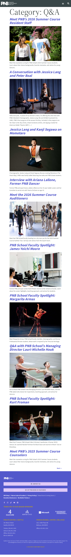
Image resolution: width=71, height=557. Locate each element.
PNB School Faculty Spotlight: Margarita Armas (32, 297)
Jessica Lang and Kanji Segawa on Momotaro (35, 131)
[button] (63, 3)
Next (59, 468)
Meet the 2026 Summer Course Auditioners (33, 196)
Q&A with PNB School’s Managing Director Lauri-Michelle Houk (35, 347)
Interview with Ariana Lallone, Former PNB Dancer (33, 181)
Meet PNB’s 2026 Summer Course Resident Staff (35, 21)
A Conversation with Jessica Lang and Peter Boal (35, 74)
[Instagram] (7, 502)
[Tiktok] (11, 502)
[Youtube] (14, 502)
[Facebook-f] (4, 502)
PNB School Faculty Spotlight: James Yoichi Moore (32, 247)
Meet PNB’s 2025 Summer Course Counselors (35, 453)
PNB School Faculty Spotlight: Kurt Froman (32, 400)
